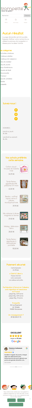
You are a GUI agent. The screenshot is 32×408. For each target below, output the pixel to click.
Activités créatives (7, 53)
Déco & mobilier (5, 62)
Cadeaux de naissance (8, 59)
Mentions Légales (16, 404)
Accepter (11, 400)
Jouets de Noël (5, 70)
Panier (25, 22)
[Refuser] (30, 399)
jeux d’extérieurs (6, 67)
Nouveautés (4, 73)
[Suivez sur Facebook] (16, 118)
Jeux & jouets (5, 65)
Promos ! (3, 76)
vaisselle (3, 84)
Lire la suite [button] (8, 362)
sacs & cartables (6, 79)
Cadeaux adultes (6, 56)
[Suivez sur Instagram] (16, 114)
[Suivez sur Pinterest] (16, 110)
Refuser (21, 400)
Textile (2, 81)
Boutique (15, 22)
